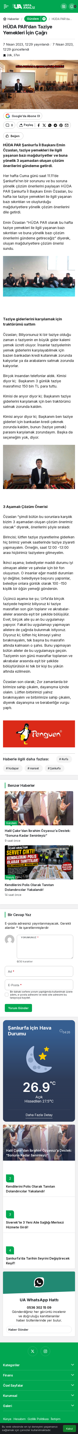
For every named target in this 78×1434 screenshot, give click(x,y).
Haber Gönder (18, 1329)
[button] (64, 6)
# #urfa (63, 759)
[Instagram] (45, 1351)
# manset (33, 768)
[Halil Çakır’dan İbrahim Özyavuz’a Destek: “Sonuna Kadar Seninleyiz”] (39, 816)
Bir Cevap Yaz (19, 915)
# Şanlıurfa (54, 768)
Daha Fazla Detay (39, 1115)
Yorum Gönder (18, 1008)
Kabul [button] (69, 1428)
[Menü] (6, 6)
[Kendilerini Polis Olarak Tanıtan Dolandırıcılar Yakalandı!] (39, 870)
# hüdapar (12, 768)
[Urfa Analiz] (24, 6)
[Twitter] (32, 1351)
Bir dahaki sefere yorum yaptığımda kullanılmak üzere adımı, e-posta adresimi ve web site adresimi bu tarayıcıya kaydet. (41, 994)
